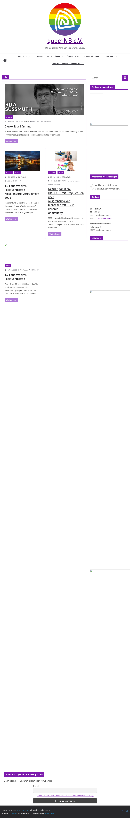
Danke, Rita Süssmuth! (19, 126)
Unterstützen (91, 56)
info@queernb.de (103, 218)
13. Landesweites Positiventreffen (16, 277)
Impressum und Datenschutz (68, 63)
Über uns (71, 56)
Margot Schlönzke (54, 184)
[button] (61, 57)
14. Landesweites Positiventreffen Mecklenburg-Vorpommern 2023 (22, 192)
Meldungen (24, 56)
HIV (38, 121)
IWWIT (64, 181)
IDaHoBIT (57, 181)
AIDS (34, 121)
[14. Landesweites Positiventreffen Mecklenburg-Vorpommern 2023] (22, 161)
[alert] (109, 187)
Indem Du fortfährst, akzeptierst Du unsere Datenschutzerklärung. (65, 795)
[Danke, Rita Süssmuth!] (44, 99)
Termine (38, 56)
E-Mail (36, 786)
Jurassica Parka (73, 181)
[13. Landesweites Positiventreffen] (22, 254)
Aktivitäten (53, 56)
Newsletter (112, 56)
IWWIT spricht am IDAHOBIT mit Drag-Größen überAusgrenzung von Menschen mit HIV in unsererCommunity (66, 201)
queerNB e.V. (65, 41)
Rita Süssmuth (46, 121)
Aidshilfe (14, 181)
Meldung (9, 117)
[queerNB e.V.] (5, 60)
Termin (17, 172)
